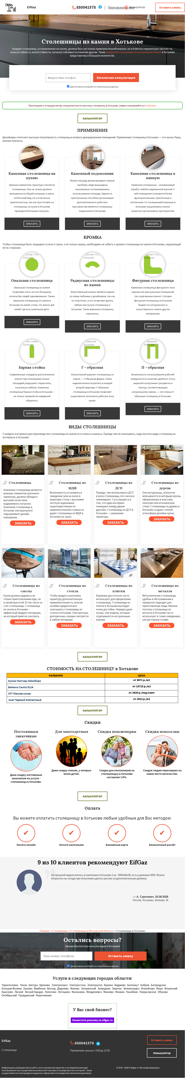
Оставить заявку (170, 7)
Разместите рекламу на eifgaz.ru (92, 1020)
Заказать (32, 223)
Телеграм (150, 105)
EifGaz (6, 1041)
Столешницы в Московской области (92, 931)
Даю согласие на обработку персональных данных (94, 86)
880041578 (86, 7)
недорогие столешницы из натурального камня (133, 52)
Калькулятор (137, 7)
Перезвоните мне (121, 7)
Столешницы (60, 931)
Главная (44, 931)
